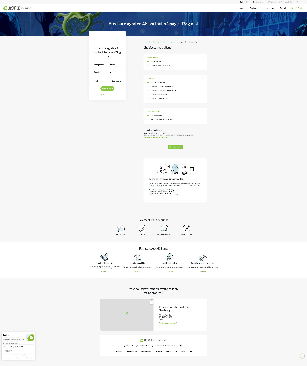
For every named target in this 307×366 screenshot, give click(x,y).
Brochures (154, 42)
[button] (126, 313)
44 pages (172, 42)
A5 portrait (166, 42)
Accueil (148, 42)
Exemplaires (99, 64)
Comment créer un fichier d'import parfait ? (156, 137)
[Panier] (297, 8)
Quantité (97, 72)
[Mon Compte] (292, 8)
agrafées (159, 42)
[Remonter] (302, 356)
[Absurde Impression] (17, 8)
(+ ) (162, 65)
